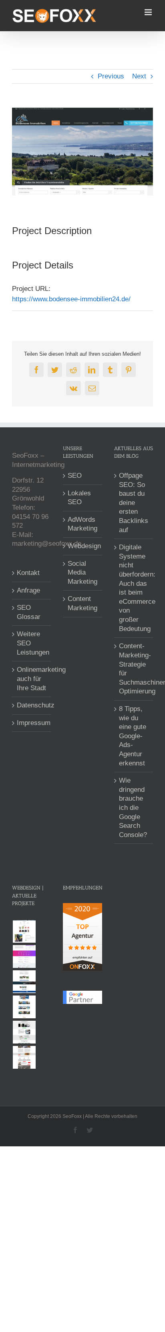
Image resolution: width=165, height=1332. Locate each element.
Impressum (32, 723)
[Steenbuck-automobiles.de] (24, 981)
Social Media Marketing (82, 572)
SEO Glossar (28, 612)
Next (139, 76)
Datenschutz (32, 705)
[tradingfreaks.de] (24, 1032)
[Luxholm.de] (24, 1057)
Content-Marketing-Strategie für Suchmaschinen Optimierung (134, 668)
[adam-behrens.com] (24, 1007)
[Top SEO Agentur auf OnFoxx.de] (82, 907)
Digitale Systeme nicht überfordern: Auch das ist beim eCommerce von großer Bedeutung (134, 587)
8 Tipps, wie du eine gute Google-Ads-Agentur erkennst (132, 736)
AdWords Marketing (82, 524)
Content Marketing (82, 603)
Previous (111, 76)
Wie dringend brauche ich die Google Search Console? (133, 808)
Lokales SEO (79, 497)
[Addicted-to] (24, 931)
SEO (75, 475)
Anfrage (28, 590)
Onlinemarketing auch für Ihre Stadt (32, 678)
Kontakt (28, 573)
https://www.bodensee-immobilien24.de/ (71, 299)
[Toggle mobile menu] (149, 12)
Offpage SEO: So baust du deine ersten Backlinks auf (133, 503)
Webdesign (83, 546)
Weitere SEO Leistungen (32, 643)
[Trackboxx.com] (24, 956)
